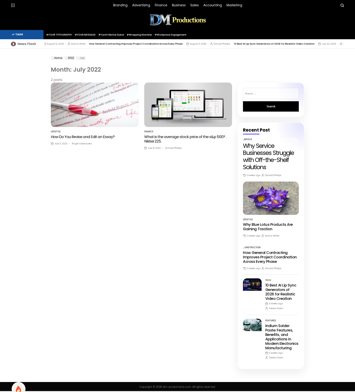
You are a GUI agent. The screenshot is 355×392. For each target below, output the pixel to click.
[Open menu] (13, 5)
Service (247, 139)
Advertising (141, 5)
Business (179, 5)
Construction (252, 247)
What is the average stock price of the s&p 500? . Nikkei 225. (185, 139)
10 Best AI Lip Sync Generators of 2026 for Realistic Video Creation (266, 44)
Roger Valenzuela (82, 143)
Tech (268, 280)
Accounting (212, 5)
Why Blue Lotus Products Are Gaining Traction (268, 227)
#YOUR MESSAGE (85, 34)
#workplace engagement (170, 34)
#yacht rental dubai (111, 34)
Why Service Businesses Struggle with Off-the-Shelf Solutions (268, 156)
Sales (194, 5)
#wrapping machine (139, 34)
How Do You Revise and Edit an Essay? (83, 136)
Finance (161, 5)
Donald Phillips (214, 43)
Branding (120, 5)
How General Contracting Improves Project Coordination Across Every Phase (128, 44)
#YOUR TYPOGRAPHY (59, 34)
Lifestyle (56, 131)
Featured (270, 320)
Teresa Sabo (343, 43)
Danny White (70, 43)
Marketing (234, 5)
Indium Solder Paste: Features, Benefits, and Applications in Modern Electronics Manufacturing (281, 337)
